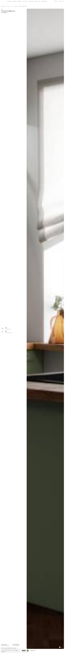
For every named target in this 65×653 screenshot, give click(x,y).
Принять (23, 650)
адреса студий (37, 1)
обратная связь (31, 1)
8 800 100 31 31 (61, 1)
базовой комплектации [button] (5, 645)
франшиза (9, 1)
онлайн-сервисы (44, 1)
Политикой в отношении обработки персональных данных (9, 650)
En (56, 1)
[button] (6, 328)
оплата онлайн (24, 1)
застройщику (14, 1)
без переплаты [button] (16, 645)
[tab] (27, 650)
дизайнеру (19, 1)
